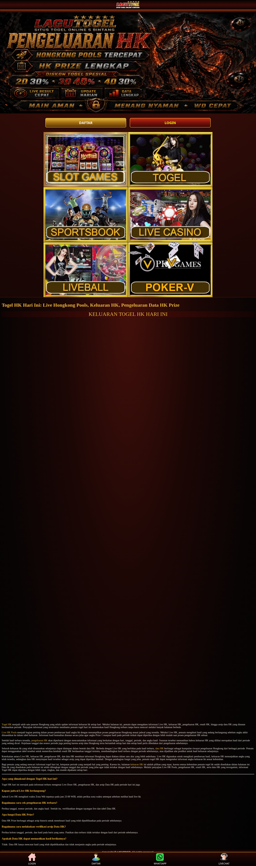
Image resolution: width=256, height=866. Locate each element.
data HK (159, 748)
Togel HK (6, 724)
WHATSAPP (160, 863)
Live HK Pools (9, 732)
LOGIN (170, 122)
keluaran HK (136, 764)
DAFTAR (85, 122)
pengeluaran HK (39, 740)
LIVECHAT (224, 863)
